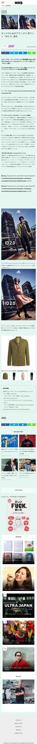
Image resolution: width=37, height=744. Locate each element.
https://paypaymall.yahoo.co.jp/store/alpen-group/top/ (16, 409)
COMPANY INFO (18, 733)
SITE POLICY (18, 720)
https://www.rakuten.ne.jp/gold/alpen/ (24, 404)
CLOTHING (5, 46)
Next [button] (33, 691)
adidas (3, 417)
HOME (3, 5)
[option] (19, 692)
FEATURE (11, 46)
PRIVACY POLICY (18, 723)
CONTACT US (18, 726)
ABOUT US (18, 730)
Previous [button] (3, 691)
